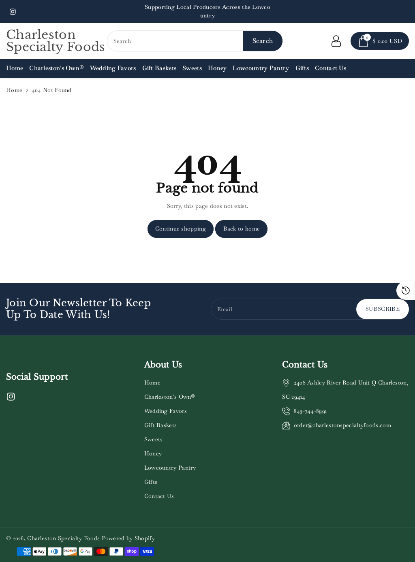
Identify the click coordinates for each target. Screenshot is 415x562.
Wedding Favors (165, 411)
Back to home (241, 228)
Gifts (151, 481)
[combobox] (195, 41)
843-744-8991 (310, 411)
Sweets (153, 439)
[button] (379, 41)
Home (14, 90)
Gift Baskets (160, 425)
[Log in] (336, 41)
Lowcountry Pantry (170, 467)
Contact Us (159, 496)
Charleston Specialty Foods (63, 538)
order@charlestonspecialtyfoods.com (342, 425)
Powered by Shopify (128, 538)
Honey (153, 453)
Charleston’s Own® (169, 396)
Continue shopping (180, 228)
